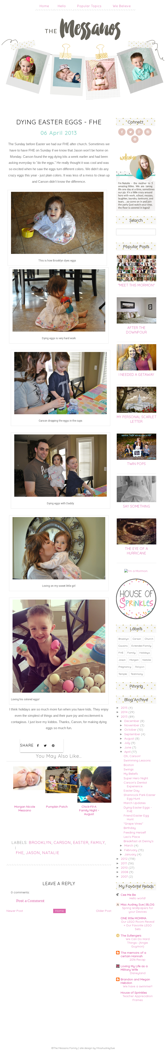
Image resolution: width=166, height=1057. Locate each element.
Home (44, 6)
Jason (33, 852)
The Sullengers (131, 935)
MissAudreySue (105, 1048)
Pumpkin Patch (57, 807)
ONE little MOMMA (133, 918)
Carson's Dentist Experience (135, 784)
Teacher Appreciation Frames (138, 997)
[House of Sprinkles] (136, 618)
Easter (80, 842)
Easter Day (131, 790)
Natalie (50, 852)
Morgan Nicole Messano (24, 808)
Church (149, 638)
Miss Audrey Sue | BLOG (137, 904)
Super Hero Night (136, 778)
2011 (124, 863)
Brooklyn (40, 842)
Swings (129, 769)
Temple (122, 674)
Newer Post (14, 911)
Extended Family (141, 645)
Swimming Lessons (137, 760)
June (127, 747)
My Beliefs (131, 774)
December (131, 721)
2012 (124, 859)
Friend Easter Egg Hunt (136, 817)
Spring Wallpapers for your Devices (137, 909)
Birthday (130, 828)
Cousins (123, 645)
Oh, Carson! (132, 756)
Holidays (144, 652)
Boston (129, 765)
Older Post (103, 911)
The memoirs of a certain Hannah (133, 954)
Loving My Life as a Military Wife (134, 968)
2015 (124, 708)
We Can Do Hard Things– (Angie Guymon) (138, 942)
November (131, 725)
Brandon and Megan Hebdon (135, 981)
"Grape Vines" (133, 823)
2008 (124, 872)
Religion (139, 666)
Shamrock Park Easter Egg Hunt (139, 797)
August (129, 738)
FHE (20, 852)
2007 (124, 876)
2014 (124, 712)
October (130, 730)
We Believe (122, 6)
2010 (124, 868)
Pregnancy (124, 666)
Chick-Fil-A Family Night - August (89, 810)
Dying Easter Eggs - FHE (138, 809)
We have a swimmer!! (137, 986)
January (130, 854)
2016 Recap (137, 959)
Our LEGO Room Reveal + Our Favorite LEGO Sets (137, 925)
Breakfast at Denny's (138, 841)
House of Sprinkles (134, 993)
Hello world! (137, 898)
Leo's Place (132, 837)
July (127, 743)
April (127, 752)
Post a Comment (30, 901)
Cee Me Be (128, 895)
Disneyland (137, 973)
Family (98, 842)
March (128, 845)
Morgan (134, 659)
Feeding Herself (135, 832)
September (132, 734)
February (130, 850)
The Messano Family (65, 1048)
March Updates (135, 803)
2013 (124, 716)
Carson (62, 842)
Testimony (137, 674)
